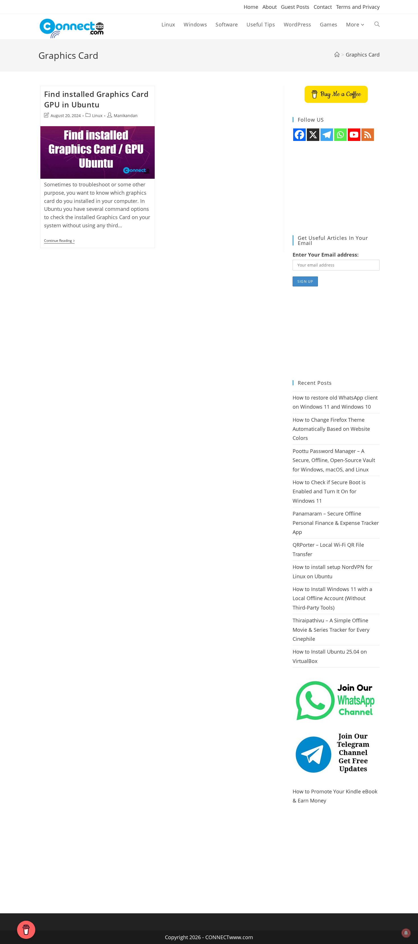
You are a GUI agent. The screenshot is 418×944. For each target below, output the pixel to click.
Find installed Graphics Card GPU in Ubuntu (96, 99)
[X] (313, 134)
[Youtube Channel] (354, 134)
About (269, 6)
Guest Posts (295, 6)
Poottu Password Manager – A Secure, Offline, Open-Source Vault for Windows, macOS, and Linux (334, 460)
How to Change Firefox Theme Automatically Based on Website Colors (331, 429)
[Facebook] (299, 134)
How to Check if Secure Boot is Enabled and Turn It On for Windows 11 (329, 491)
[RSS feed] (367, 134)
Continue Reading (59, 241)
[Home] (337, 54)
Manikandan (126, 115)
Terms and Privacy (358, 6)
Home (251, 6)
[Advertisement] (336, 188)
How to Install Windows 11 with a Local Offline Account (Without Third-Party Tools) (332, 598)
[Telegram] (326, 134)
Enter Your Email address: (326, 254)
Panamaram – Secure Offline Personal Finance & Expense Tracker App (336, 522)
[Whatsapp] (340, 134)
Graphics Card (363, 54)
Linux (97, 115)
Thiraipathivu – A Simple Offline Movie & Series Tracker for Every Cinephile (331, 629)
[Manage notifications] (406, 932)
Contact (323, 6)
